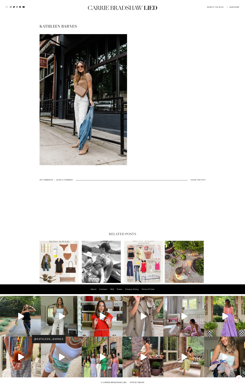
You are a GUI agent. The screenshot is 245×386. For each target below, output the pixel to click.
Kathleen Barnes (58, 26)
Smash (141, 382)
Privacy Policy (132, 289)
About (93, 289)
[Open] (20, 316)
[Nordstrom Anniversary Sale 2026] (59, 282)
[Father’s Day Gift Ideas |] (101, 282)
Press (119, 289)
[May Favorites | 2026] (143, 282)
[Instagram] (38, 333)
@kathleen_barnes (49, 339)
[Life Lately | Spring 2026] (184, 282)
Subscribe (234, 7)
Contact (103, 289)
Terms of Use (148, 289)
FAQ (112, 289)
